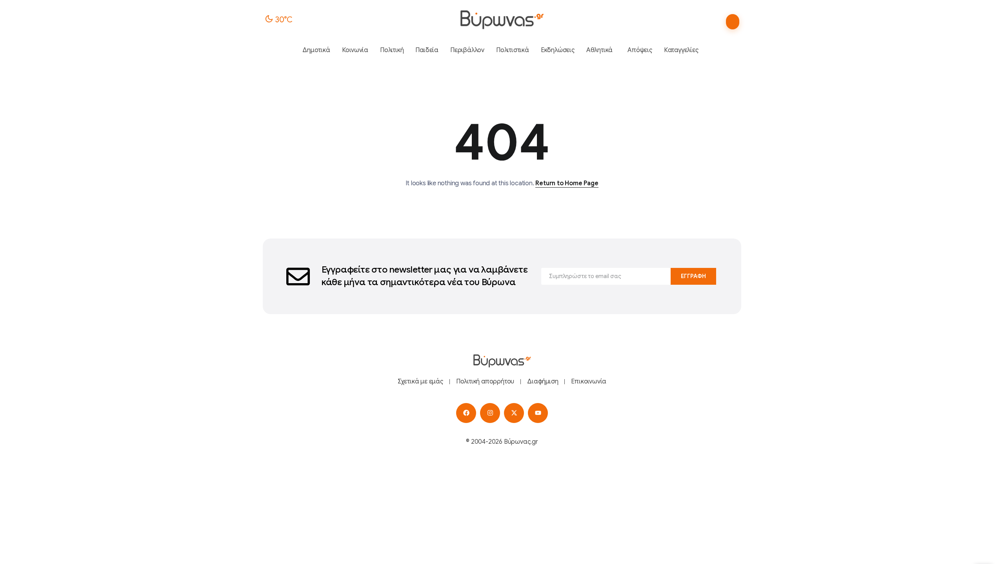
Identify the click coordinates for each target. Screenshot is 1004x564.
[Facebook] (466, 413)
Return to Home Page (566, 183)
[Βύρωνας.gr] (501, 20)
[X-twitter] (514, 413)
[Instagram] (490, 413)
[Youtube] (538, 413)
